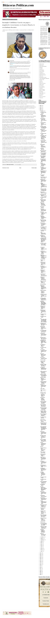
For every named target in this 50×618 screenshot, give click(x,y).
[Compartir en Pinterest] (20, 164)
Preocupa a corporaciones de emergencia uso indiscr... (43, 168)
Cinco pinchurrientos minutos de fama (43, 233)
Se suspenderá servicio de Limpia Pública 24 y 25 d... (43, 351)
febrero (42, 549)
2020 (40, 555)
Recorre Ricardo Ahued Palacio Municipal (42, 156)
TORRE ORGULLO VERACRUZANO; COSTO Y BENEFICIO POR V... (43, 185)
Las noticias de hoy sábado (43, 134)
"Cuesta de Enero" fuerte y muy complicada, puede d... (43, 142)
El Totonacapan (42, 69)
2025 (40, 106)
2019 (40, 557)
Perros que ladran (43, 284)
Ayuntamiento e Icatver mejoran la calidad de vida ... (43, 498)
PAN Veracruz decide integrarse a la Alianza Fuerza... (43, 224)
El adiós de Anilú (43, 392)
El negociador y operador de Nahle (43, 358)
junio (41, 544)
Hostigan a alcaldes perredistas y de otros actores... (43, 365)
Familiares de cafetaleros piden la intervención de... (43, 386)
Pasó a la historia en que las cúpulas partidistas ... (43, 414)
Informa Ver (41, 82)
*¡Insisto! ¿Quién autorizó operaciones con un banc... (43, 512)
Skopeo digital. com (42, 92)
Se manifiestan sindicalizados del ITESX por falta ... (43, 369)
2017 (40, 560)
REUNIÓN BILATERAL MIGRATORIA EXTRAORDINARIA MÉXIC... (43, 303)
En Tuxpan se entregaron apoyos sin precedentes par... (43, 462)
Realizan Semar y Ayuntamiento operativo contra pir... (43, 311)
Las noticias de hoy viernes (43, 348)
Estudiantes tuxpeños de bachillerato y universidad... (42, 531)
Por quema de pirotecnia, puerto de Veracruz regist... (43, 267)
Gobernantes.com (42, 73)
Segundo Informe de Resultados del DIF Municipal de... (43, 172)
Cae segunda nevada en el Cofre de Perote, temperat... (43, 227)
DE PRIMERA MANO (42, 485)
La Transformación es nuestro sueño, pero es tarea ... (43, 331)
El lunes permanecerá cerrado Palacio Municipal (43, 164)
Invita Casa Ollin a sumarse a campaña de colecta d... (43, 291)
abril (41, 546)
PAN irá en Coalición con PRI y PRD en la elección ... (43, 213)
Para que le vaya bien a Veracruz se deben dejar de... (43, 338)
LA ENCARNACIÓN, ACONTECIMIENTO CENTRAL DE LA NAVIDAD (43, 320)
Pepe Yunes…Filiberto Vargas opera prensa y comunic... (43, 355)
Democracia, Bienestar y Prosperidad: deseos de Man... (43, 204)
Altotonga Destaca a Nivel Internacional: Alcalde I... (43, 449)
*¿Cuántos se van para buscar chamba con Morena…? (43, 395)
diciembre (42, 111)
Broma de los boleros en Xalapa (43, 192)
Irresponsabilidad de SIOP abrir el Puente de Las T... (43, 299)
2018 (40, 558)
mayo (41, 545)
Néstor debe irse (42, 419)
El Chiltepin (41, 91)
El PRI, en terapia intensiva (43, 421)
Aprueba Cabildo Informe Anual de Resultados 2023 (43, 411)
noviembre (42, 536)
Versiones (41, 80)
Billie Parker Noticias (43, 74)
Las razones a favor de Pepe (43, 477)
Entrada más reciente (5, 167)
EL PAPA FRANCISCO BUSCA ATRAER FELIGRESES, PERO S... (43, 488)
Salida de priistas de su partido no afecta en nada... (43, 372)
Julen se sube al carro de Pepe (42, 452)
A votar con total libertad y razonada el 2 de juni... (43, 124)
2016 (40, 561)
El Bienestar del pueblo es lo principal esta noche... (42, 307)
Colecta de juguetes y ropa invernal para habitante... (43, 153)
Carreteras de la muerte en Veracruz (42, 508)
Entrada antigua (34, 167)
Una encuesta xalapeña (42, 175)
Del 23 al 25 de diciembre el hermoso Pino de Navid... (43, 327)
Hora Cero (41, 95)
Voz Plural (41, 68)
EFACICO (41, 67)
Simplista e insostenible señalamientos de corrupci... (43, 217)
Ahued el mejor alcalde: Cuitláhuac (42, 362)
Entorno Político (42, 71)
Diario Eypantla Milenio (43, 66)
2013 (40, 565)
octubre (42, 538)
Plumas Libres (42, 65)
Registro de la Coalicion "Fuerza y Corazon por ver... (43, 131)
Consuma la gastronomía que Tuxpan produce (43, 209)
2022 (40, 553)
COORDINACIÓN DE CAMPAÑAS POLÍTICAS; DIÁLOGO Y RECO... (43, 240)
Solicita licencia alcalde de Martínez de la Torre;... (42, 271)
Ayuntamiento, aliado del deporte (43, 496)
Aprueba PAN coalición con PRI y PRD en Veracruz (43, 252)
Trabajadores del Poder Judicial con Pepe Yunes (43, 324)
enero (41, 551)
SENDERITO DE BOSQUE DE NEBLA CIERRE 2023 (43, 342)
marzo (42, 548)
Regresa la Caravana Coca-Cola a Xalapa (43, 534)
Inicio (20, 167)
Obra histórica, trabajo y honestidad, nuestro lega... (42, 399)
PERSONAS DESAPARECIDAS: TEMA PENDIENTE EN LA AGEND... (43, 257)
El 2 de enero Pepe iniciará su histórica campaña (43, 195)
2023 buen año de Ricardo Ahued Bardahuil (43, 200)
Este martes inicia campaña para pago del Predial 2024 (43, 160)
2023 (40, 109)
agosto (42, 541)
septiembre (42, 539)
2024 (40, 108)
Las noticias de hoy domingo (43, 113)
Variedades (41, 88)
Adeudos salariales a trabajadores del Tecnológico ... (43, 382)
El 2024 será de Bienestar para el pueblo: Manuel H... (43, 180)
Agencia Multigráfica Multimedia (44, 78)
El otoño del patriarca (42, 207)
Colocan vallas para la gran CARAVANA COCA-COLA (43, 519)
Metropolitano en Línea (43, 77)
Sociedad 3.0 (41, 72)
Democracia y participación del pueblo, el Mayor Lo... (43, 433)
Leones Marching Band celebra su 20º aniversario (43, 405)
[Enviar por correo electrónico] (17, 164)
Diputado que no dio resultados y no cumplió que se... (43, 505)
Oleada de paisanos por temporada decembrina (43, 402)
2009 (40, 571)
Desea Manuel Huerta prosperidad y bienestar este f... (43, 145)
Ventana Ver (41, 97)
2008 (40, 572)
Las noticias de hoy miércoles (43, 230)
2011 (40, 568)
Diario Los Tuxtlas (42, 90)
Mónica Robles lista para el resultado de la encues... (43, 515)
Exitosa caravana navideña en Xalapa (43, 455)
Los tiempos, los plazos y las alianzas (42, 345)
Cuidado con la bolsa (42, 260)
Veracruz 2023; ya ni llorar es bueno (43, 177)
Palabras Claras (42, 63)
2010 (40, 570)
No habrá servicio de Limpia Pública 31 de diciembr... (43, 127)
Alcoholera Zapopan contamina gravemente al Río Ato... (43, 295)
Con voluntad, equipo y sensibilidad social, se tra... (43, 248)
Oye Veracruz (41, 85)
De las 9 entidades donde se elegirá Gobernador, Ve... (43, 440)
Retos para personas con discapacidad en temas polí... (43, 408)
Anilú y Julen (42, 388)
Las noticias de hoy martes (43, 480)
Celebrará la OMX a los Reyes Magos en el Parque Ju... (43, 189)
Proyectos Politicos (42, 89)
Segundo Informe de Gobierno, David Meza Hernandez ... (43, 424)
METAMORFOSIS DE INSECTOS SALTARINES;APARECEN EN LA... (43, 428)
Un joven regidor (43, 359)
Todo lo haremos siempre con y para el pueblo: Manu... (43, 263)
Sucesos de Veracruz (42, 96)
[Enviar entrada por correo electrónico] (15, 164)
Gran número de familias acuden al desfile (43, 466)
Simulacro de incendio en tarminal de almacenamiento (43, 278)
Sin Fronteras (41, 94)
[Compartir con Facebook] (19, 164)
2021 (40, 554)
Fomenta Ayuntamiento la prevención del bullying (43, 444)
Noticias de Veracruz (42, 83)
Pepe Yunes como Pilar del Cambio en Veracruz (43, 220)
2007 (40, 574)
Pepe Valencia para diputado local (43, 151)
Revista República (42, 86)
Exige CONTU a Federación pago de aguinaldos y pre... (43, 458)
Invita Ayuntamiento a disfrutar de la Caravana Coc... (43, 482)
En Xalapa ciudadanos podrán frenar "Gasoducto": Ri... (42, 474)
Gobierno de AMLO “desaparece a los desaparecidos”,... (43, 527)
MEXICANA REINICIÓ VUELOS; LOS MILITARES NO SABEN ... (43, 287)
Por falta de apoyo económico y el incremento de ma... (43, 437)
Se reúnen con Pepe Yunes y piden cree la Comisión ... (43, 244)
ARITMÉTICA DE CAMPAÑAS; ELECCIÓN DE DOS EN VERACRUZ (43, 137)
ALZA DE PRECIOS (42, 149)
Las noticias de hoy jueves (43, 198)
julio (41, 542)
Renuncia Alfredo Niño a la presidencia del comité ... (43, 379)
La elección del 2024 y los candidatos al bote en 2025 (43, 524)
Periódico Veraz (42, 79)
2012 (40, 567)
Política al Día (42, 84)
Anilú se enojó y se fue (43, 390)
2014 (40, 564)
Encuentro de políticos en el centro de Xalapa (43, 236)
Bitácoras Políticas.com (18, 5)
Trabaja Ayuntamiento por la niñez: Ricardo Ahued (43, 502)
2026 (40, 105)
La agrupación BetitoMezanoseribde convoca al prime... (43, 469)
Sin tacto (41, 446)
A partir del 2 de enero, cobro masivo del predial (43, 274)
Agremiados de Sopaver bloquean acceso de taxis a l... (43, 334)
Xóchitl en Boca (42, 521)
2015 (40, 562)
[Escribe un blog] (18, 164)
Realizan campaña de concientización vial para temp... (43, 375)
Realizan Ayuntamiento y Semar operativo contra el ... (43, 116)
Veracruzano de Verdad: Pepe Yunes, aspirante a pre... (43, 120)
